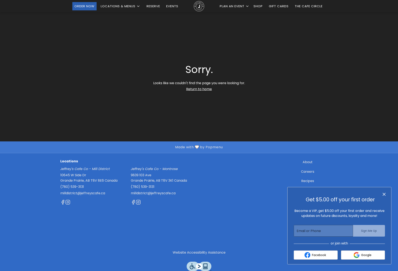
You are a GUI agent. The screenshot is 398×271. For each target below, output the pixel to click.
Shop (258, 6)
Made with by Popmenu (113, 147)
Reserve (153, 6)
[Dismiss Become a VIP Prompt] (384, 194)
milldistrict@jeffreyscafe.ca (82, 193)
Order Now (84, 6)
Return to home (199, 89)
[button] (120, 6)
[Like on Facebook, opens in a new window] (62, 202)
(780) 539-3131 (72, 186)
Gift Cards (279, 6)
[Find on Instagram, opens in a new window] (67, 202)
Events (172, 6)
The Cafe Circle (309, 6)
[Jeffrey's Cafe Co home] (199, 6)
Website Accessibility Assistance (199, 252)
